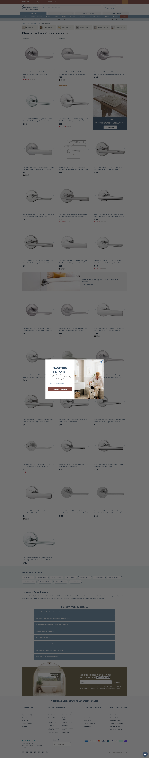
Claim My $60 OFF (60, 389)
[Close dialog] (102, 361)
